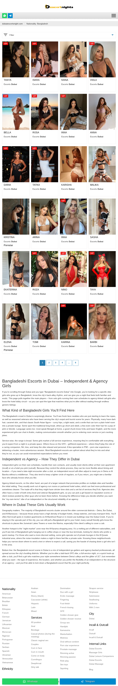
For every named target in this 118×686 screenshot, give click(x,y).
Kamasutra (65, 630)
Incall (91, 630)
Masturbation (66, 634)
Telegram (90, 681)
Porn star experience (69, 645)
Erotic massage (67, 596)
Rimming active (67, 653)
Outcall (92, 633)
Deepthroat (36, 663)
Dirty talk (35, 667)
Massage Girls (95, 652)
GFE (62, 611)
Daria (7, 185)
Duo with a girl (66, 592)
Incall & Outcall (96, 637)
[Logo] (59, 6)
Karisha (66, 185)
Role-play (64, 661)
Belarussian (7, 597)
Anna (93, 132)
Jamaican (6, 620)
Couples (35, 644)
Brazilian (6, 601)
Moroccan (6, 632)
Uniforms (93, 603)
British (5, 605)
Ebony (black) (37, 596)
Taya (93, 289)
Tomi (35, 342)
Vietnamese (7, 662)
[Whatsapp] (4, 15)
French (5, 613)
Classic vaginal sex (39, 640)
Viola (93, 80)
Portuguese (7, 639)
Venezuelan (7, 658)
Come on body (37, 656)
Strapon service (96, 588)
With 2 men (94, 607)
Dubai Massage (96, 664)
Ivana (64, 80)
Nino (64, 289)
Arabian (34, 588)
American (6, 594)
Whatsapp (32, 681)
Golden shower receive (70, 619)
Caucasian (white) (39, 599)
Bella (7, 132)
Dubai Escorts (95, 648)
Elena (8, 342)
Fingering (64, 599)
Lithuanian (7, 624)
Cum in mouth (37, 652)
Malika (94, 185)
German (6, 617)
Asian (33, 592)
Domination (65, 588)
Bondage (35, 630)
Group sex (65, 622)
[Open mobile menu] (114, 15)
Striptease (93, 592)
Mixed (34, 611)
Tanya (7, 80)
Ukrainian (6, 655)
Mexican (6, 628)
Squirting (64, 668)
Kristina (9, 237)
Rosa (36, 132)
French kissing (66, 607)
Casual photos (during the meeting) (43, 635)
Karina (65, 342)
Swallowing (94, 599)
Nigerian (6, 636)
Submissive (94, 596)
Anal (33, 626)
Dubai (91, 618)
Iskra (36, 80)
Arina (36, 237)
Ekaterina (10, 289)
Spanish (5, 651)
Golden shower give (69, 615)
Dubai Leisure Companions (101, 656)
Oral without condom (69, 642)
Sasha (94, 237)
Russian (5, 643)
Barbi (93, 342)
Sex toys (64, 664)
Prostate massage (68, 649)
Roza (36, 289)
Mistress (64, 638)
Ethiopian (6, 609)
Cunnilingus (36, 659)
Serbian (5, 647)
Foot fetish (65, 603)
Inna (64, 132)
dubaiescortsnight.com (12, 24)
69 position (36, 622)
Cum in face (36, 648)
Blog (91, 669)
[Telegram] (10, 15)
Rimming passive (68, 657)
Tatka (36, 185)
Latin (33, 607)
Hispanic (35, 603)
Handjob (64, 626)
